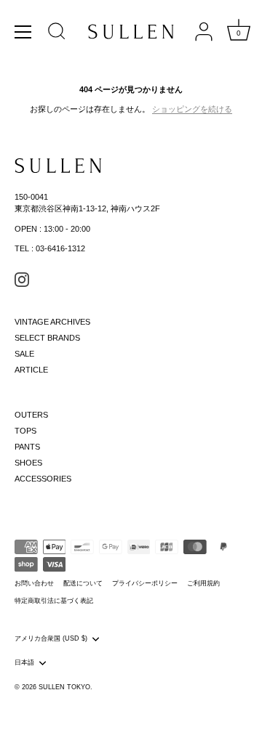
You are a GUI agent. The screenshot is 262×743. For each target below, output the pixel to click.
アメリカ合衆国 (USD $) (51, 638)
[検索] (57, 33)
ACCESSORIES (43, 478)
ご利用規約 (203, 583)
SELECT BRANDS (47, 337)
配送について (83, 583)
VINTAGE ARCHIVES (52, 321)
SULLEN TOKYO (64, 687)
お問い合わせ (34, 583)
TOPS (25, 430)
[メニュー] (23, 32)
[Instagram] (22, 279)
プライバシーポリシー (145, 583)
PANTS (27, 446)
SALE (24, 353)
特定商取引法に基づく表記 (54, 600)
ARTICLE (31, 369)
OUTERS (31, 414)
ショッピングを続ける (192, 109)
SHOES (28, 462)
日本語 (24, 662)
